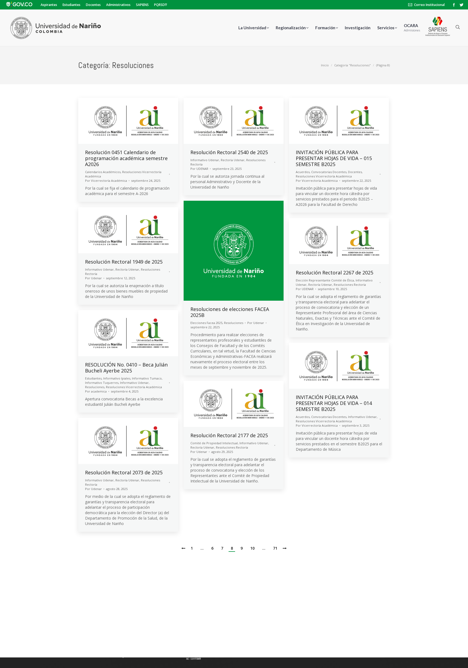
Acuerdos (303, 172)
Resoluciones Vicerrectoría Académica (324, 176)
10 (252, 548)
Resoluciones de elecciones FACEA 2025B (229, 312)
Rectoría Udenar (233, 160)
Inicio (325, 65)
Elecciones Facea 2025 (206, 323)
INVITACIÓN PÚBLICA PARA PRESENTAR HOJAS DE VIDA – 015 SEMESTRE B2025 (334, 158)
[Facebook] (454, 5)
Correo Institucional (429, 4)
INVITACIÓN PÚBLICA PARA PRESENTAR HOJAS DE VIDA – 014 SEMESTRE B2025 (334, 403)
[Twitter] (461, 5)
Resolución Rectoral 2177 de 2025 (229, 435)
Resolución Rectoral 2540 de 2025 (229, 152)
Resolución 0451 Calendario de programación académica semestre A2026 (126, 158)
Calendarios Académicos (103, 172)
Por (106, 181)
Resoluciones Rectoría (350, 285)
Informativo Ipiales (116, 378)
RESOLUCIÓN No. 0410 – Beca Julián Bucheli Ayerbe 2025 (126, 368)
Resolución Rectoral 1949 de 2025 (123, 262)
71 (275, 548)
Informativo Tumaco (147, 378)
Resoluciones (233, 323)
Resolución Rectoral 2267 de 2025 (334, 272)
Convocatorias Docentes (328, 172)
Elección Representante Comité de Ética (325, 280)
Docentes (355, 172)
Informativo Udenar (204, 160)
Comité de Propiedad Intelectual (214, 443)
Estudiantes (93, 378)
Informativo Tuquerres (101, 383)
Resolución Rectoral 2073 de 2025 (123, 472)
